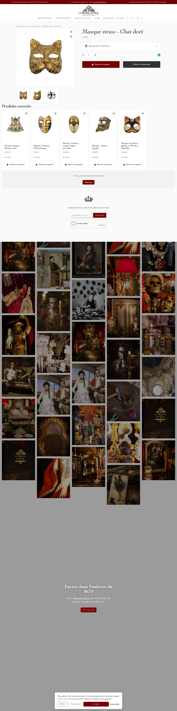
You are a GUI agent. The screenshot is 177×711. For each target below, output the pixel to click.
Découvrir (88, 182)
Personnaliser (75, 704)
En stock (7, 157)
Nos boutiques (108, 18)
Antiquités (120, 18)
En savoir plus (114, 704)
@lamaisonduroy (81, 598)
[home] (88, 10)
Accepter (96, 704)
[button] (45, 19)
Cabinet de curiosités (82, 18)
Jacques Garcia (59, 2)
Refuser (63, 704)
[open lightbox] (71, 37)
